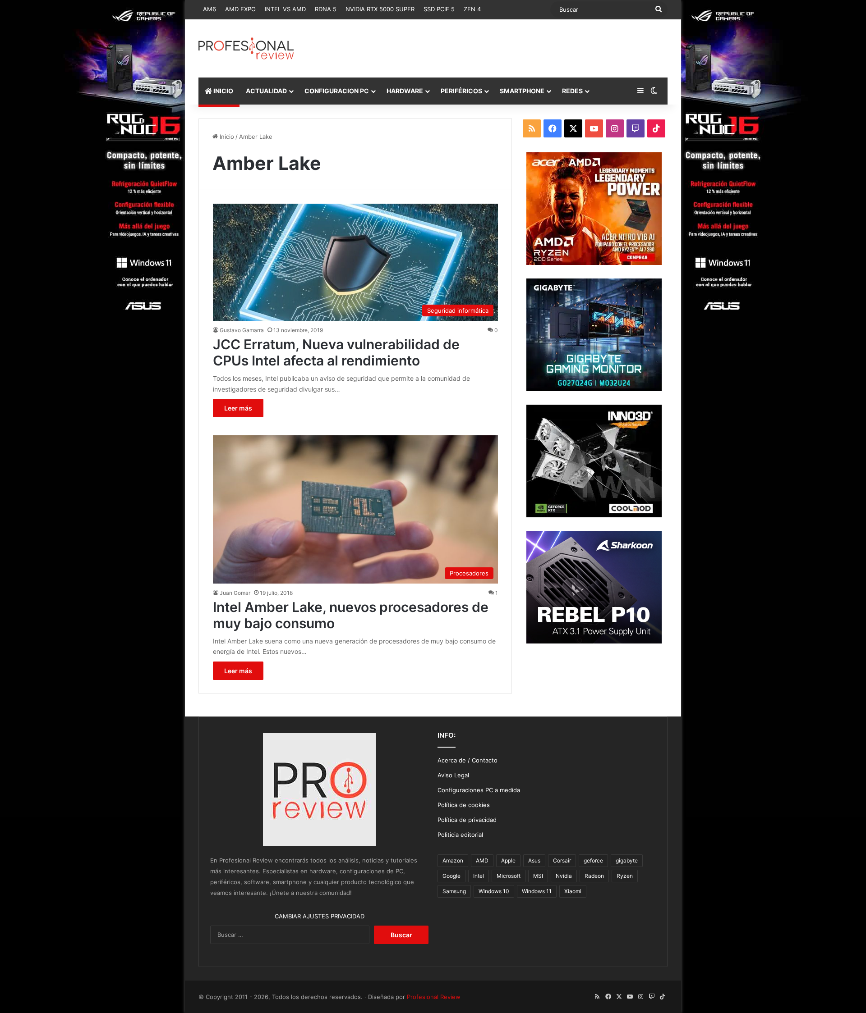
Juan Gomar (235, 592)
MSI (538, 875)
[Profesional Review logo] (246, 48)
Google (451, 875)
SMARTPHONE (522, 91)
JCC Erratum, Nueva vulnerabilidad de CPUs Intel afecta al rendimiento (336, 352)
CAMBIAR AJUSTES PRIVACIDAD (319, 916)
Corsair (562, 860)
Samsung (454, 891)
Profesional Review (434, 996)
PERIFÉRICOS (461, 91)
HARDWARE (405, 91)
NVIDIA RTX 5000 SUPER (380, 9)
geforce (593, 860)
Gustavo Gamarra (242, 330)
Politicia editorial (460, 834)
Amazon (452, 860)
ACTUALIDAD (266, 91)
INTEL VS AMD (285, 9)
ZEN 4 (472, 9)
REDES (572, 91)
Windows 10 (494, 891)
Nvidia (564, 875)
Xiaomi (572, 891)
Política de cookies (464, 804)
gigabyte (627, 860)
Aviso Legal (453, 775)
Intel (478, 875)
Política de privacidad (467, 819)
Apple (508, 860)
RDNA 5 (325, 9)
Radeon (594, 875)
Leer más (238, 408)
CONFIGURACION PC (336, 91)
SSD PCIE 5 (439, 9)
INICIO (222, 91)
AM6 (209, 9)
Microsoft (509, 875)
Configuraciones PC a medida (479, 790)
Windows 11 (537, 891)
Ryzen (625, 875)
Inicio (226, 136)
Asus (534, 860)
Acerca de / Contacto (467, 760)
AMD (482, 860)
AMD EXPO (240, 9)
